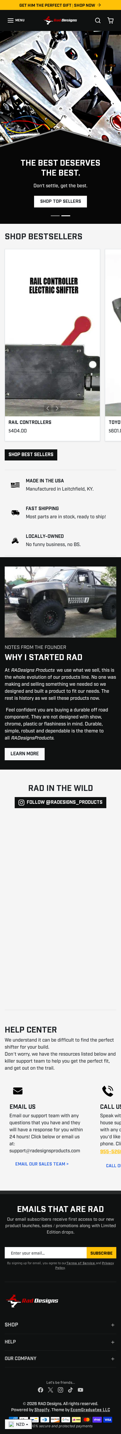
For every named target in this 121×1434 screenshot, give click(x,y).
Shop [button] (11, 1325)
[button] (16, 20)
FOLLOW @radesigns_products (64, 802)
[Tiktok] (70, 1390)
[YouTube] (80, 1390)
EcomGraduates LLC (90, 1410)
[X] (51, 1390)
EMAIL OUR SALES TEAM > (42, 1164)
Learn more (25, 754)
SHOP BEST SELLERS (31, 455)
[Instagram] (60, 1390)
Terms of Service (81, 1263)
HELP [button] (10, 1342)
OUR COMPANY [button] (20, 1359)
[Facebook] (41, 1390)
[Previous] (47, 408)
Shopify (42, 1410)
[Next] (57, 408)
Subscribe (101, 1252)
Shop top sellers (60, 202)
